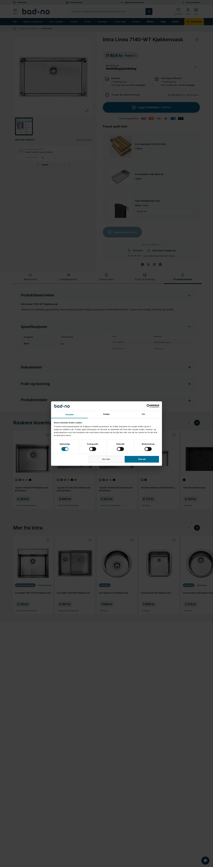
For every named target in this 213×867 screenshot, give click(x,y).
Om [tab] (143, 414)
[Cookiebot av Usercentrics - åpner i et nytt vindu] (148, 406)
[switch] (92, 449)
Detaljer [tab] (106, 414)
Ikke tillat (106, 459)
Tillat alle (142, 459)
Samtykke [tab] (69, 414)
